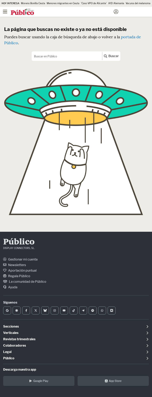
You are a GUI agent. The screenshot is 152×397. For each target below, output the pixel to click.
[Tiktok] (74, 310)
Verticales (10, 333)
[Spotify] (93, 310)
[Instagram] (55, 310)
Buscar (113, 56)
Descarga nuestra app (19, 369)
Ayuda (12, 287)
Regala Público (19, 276)
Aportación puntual (22, 270)
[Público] (69, 12)
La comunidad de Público (27, 282)
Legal (7, 352)
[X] (36, 310)
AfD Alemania (116, 3)
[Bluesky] (45, 310)
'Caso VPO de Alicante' (94, 3)
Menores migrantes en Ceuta (63, 3)
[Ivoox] (112, 310)
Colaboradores (14, 345)
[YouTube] (64, 310)
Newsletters (17, 265)
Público (19, 242)
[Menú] (5, 12)
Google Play (40, 381)
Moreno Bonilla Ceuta (33, 3)
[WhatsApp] (102, 310)
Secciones (11, 326)
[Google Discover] (17, 310)
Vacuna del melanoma (138, 3)
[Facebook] (26, 310)
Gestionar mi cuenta (23, 259)
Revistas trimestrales (19, 339)
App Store (115, 381)
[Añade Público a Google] (7, 310)
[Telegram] (83, 310)
